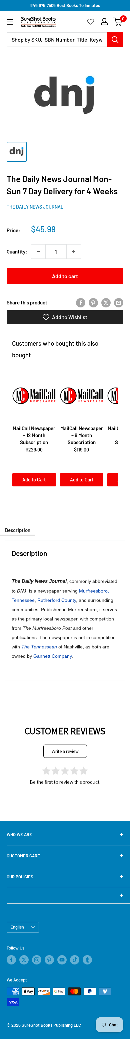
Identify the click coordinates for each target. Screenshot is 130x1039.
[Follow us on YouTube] (62, 959)
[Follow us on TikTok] (74, 959)
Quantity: (17, 252)
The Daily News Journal (35, 207)
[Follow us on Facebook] (11, 959)
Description (17, 530)
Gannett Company (52, 656)
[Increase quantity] (74, 252)
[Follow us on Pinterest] (49, 959)
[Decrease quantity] (38, 252)
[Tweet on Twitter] (106, 302)
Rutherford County (56, 600)
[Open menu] (10, 22)
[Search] (115, 39)
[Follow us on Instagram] (36, 959)
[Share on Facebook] (80, 302)
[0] (118, 22)
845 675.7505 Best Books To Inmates (65, 5)
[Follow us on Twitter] (24, 959)
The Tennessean (39, 646)
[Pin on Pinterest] (93, 302)
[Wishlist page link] (90, 21)
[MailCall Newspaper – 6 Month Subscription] (82, 395)
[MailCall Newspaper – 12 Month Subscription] (34, 395)
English (17, 927)
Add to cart (65, 276)
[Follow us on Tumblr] (87, 959)
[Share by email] (118, 302)
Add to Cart (34, 479)
